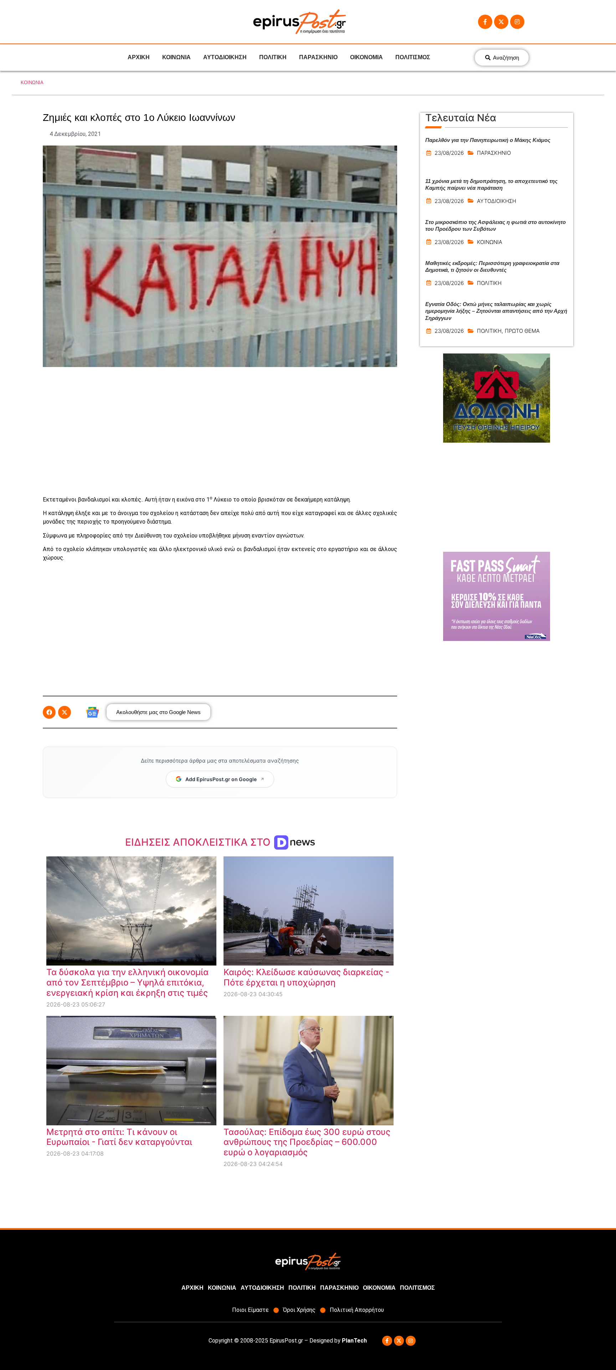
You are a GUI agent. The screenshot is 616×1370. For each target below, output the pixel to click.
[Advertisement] (220, 431)
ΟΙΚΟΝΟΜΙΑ (366, 57)
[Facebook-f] (485, 22)
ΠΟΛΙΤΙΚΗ (273, 57)
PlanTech (354, 1340)
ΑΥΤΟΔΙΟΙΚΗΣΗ (225, 57)
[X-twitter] (501, 22)
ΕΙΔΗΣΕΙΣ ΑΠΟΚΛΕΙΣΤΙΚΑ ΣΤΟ (199, 842)
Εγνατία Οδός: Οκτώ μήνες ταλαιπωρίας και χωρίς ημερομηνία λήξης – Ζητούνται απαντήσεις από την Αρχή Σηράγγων (496, 311)
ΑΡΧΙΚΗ (139, 57)
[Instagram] (517, 22)
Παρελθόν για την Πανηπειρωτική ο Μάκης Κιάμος (487, 140)
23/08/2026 (449, 153)
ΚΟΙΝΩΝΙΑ (176, 57)
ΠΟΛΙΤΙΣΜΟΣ (412, 57)
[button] (49, 712)
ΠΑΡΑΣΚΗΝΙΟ (318, 57)
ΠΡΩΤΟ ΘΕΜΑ (522, 330)
